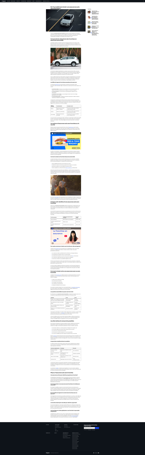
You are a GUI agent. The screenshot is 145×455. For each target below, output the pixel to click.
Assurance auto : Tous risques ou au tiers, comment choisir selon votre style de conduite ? (95, 18)
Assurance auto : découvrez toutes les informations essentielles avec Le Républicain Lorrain (95, 12)
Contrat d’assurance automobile (67, 435)
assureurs (55, 335)
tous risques (57, 197)
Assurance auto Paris (74, 448)
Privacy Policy (89, 429)
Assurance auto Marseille (75, 446)
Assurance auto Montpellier (75, 436)
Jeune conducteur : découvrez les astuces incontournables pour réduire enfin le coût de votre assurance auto (95, 33)
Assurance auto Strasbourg (75, 441)
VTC (72, 255)
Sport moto (65, 424)
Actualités (47, 424)
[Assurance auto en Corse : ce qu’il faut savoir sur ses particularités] (89, 22)
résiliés (57, 368)
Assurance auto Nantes (75, 442)
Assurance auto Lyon (74, 447)
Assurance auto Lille (74, 440)
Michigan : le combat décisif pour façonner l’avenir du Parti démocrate (95, 27)
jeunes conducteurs (69, 167)
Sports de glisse (57, 424)
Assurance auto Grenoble (75, 435)
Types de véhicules (65, 436)
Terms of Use (93, 429)
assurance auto (57, 84)
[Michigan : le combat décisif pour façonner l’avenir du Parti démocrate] (89, 27)
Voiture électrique (75, 424)
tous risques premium (74, 415)
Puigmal (4, 1)
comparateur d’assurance (76, 287)
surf (55, 428)
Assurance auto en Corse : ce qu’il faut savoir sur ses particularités (95, 22)
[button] (1, 1)
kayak (55, 429)
